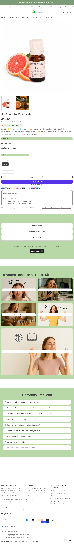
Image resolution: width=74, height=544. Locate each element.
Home (3, 17)
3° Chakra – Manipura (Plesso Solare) (18, 17)
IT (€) (52, 520)
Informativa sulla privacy (58, 490)
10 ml (5, 164)
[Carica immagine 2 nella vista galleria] (22, 103)
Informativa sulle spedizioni (58, 496)
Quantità (3, 169)
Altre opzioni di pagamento (37, 184)
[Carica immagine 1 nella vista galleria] (8, 103)
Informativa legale (56, 501)
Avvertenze (37, 237)
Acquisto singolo (9, 526)
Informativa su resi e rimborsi (59, 493)
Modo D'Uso (37, 226)
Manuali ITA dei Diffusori (58, 503)
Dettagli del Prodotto (37, 231)
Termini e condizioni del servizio (60, 498)
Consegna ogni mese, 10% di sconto (17, 534)
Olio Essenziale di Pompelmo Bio (42, 17)
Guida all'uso (35, 251)
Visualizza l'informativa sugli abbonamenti (56, 208)
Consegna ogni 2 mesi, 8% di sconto (17, 537)
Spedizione (9, 121)
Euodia (8, 519)
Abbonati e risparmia (10, 531)
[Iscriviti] (22, 507)
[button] (2, 12)
